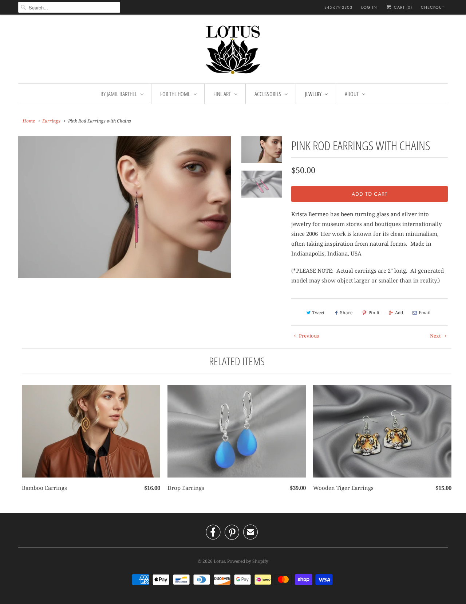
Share (346, 312)
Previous (308, 335)
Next (436, 335)
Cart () (402, 7)
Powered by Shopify (247, 561)
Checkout (432, 7)
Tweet (318, 312)
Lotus (219, 561)
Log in (369, 7)
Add (399, 312)
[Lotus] (233, 51)
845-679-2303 (338, 7)
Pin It (373, 312)
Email (425, 312)
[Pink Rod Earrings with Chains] (124, 207)
